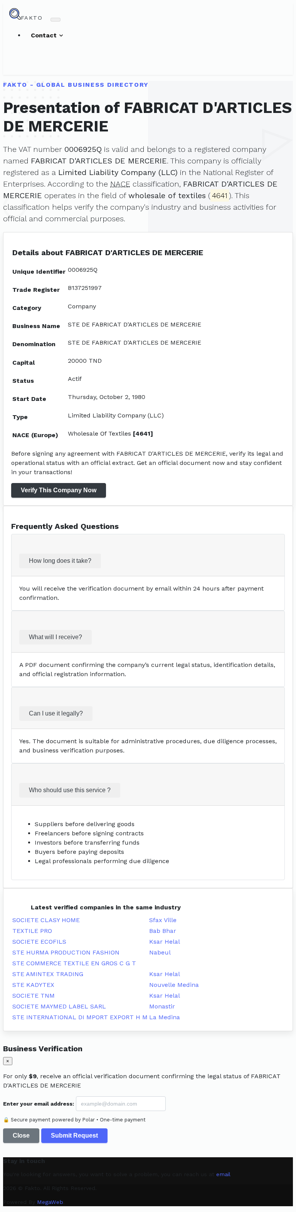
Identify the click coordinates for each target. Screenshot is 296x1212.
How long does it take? (60, 560)
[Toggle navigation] (55, 20)
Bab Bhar (162, 930)
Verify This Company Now (58, 490)
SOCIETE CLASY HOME (46, 920)
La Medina (164, 1017)
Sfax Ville (163, 920)
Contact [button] (45, 35)
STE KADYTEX (33, 984)
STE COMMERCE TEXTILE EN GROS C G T (74, 963)
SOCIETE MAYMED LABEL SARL (59, 1006)
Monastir (162, 1006)
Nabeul (160, 952)
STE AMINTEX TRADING (47, 974)
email (223, 1174)
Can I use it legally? (56, 713)
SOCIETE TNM (33, 995)
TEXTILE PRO (32, 930)
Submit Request (74, 1135)
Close (21, 1135)
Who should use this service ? (70, 790)
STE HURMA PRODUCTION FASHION (65, 952)
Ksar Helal (164, 941)
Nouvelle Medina (174, 984)
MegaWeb (50, 1202)
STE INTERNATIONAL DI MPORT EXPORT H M (80, 1017)
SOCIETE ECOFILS (39, 941)
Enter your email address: (38, 1104)
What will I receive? (55, 637)
